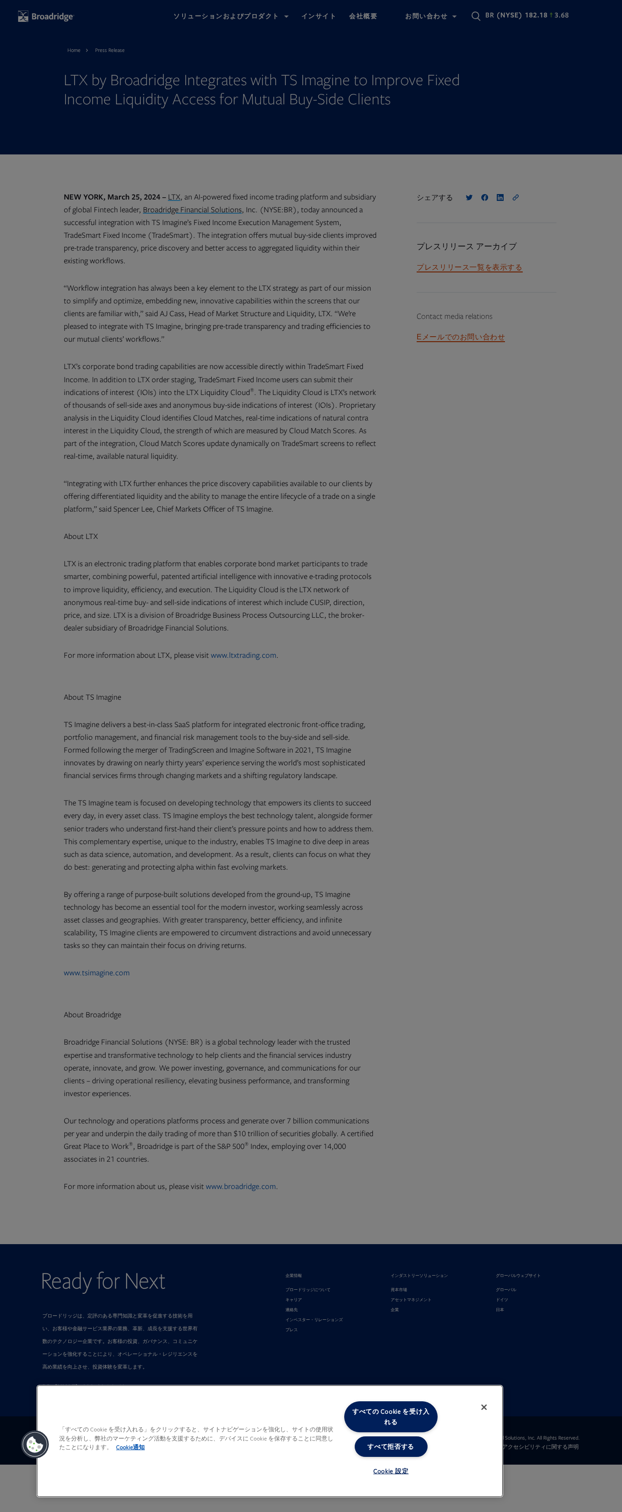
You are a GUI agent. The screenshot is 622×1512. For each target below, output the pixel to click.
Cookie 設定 (390, 1471)
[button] (35, 1444)
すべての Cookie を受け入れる (391, 1416)
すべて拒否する (390, 1446)
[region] (269, 1441)
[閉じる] (484, 1407)
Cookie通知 (130, 1447)
